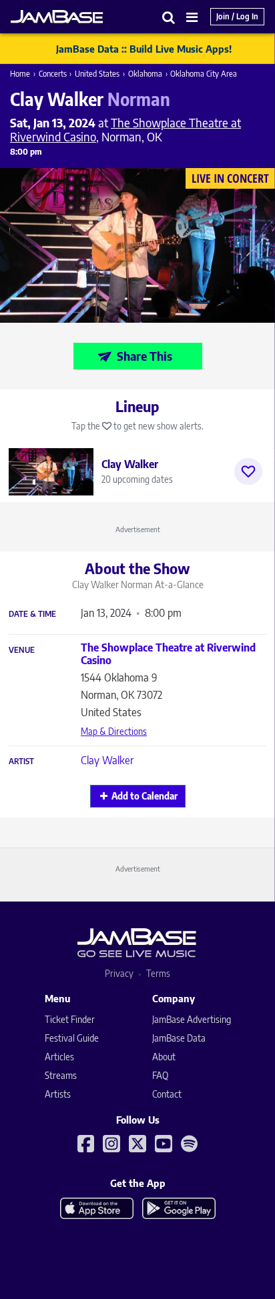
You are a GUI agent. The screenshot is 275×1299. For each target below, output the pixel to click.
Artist (21, 762)
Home (20, 74)
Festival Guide (72, 1038)
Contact (167, 1094)
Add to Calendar (144, 796)
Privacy (119, 973)
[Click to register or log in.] (248, 471)
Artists (58, 1094)
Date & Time (32, 614)
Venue (22, 650)
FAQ (160, 1075)
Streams (61, 1075)
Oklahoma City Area (203, 74)
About (164, 1056)
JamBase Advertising (191, 1019)
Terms (158, 973)
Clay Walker (107, 760)
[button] (169, 17)
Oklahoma (145, 74)
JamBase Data (179, 1038)
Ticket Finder (70, 1019)
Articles (59, 1056)
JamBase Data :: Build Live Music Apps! (144, 49)
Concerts (53, 74)
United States (97, 74)
